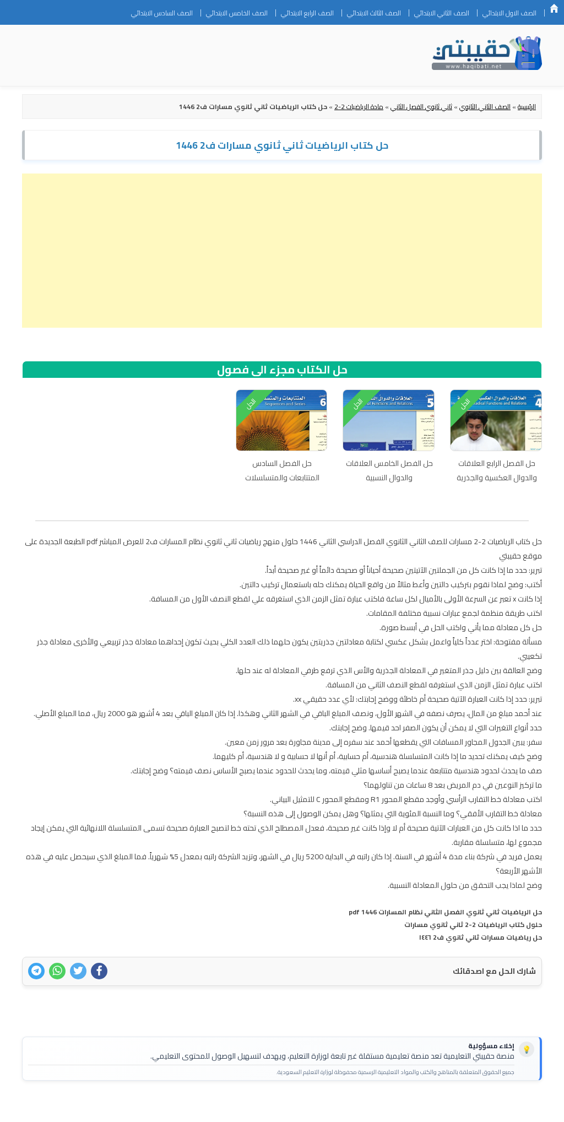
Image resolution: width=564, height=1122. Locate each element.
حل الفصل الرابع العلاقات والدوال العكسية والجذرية (497, 470)
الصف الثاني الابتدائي (441, 13)
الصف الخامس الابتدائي (237, 13)
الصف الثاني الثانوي (485, 106)
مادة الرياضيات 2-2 (358, 106)
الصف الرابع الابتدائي (307, 13)
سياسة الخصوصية (464, 1106)
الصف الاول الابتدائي (509, 13)
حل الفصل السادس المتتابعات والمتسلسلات (282, 470)
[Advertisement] (282, 251)
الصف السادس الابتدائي (162, 13)
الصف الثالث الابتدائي (374, 13)
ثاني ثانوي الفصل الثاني (421, 106)
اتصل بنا (516, 1106)
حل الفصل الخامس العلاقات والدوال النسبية (389, 470)
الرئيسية (554, 8)
